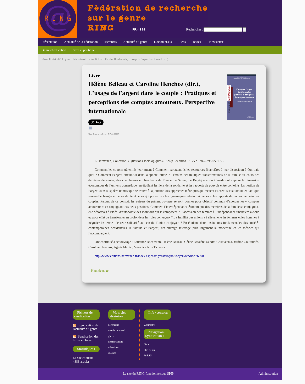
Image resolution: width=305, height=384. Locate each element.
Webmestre (149, 324)
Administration (268, 373)
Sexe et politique (84, 50)
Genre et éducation (53, 50)
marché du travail (116, 330)
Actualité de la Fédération (81, 42)
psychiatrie (113, 324)
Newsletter (215, 42)
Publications (79, 59)
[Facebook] (90, 128)
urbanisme (113, 347)
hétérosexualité (115, 341)
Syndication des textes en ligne (86, 338)
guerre (111, 336)
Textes (196, 42)
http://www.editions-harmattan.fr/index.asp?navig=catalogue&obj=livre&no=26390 (149, 256)
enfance (112, 352)
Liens (182, 42)
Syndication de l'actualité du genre (85, 327)
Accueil (46, 59)
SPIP (170, 373)
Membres (110, 42)
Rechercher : (194, 29)
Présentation (49, 42)
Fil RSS (148, 355)
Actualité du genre (135, 42)
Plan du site (149, 350)
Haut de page (100, 270)
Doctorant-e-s (163, 42)
